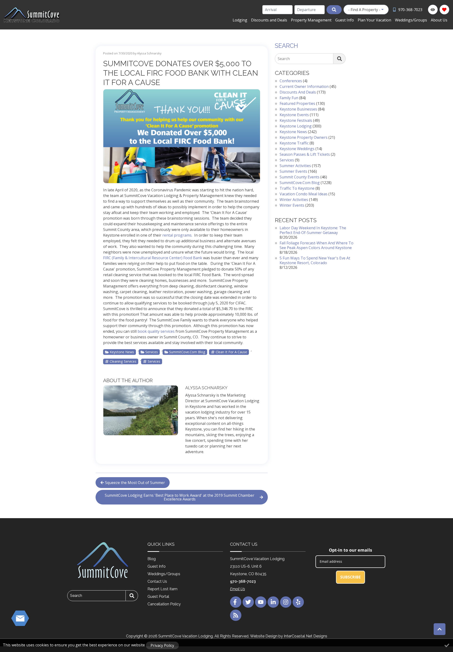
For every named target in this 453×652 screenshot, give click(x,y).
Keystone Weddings (297, 148)
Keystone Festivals (296, 120)
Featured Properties (297, 103)
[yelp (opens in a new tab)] (298, 602)
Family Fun (289, 97)
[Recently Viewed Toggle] (433, 9)
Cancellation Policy (164, 604)
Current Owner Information (304, 86)
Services (151, 352)
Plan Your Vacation (374, 20)
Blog (151, 559)
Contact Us (157, 581)
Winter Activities (294, 199)
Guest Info (344, 20)
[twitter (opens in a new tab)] (248, 602)
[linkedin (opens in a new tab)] (273, 602)
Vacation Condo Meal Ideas (303, 194)
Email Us (237, 589)
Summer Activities (295, 165)
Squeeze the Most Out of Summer (135, 482)
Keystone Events (294, 114)
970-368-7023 (243, 581)
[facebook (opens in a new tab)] (235, 602)
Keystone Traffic (294, 143)
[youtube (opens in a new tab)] (260, 602)
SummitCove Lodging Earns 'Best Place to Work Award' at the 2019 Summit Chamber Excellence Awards (179, 497)
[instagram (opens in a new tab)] (285, 602)
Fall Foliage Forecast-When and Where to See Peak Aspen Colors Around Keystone (316, 245)
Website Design (263, 636)
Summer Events (293, 171)
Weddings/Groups (411, 20)
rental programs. (177, 235)
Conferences (291, 80)
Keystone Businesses (298, 109)
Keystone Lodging (296, 126)
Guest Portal (158, 596)
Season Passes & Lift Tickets (305, 154)
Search (284, 58)
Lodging (240, 20)
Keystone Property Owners (303, 137)
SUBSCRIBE (350, 577)
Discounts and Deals (269, 20)
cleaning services (123, 361)
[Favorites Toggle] (444, 9)
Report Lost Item (162, 589)
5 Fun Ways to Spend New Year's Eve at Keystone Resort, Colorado (315, 260)
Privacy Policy (162, 645)
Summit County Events (299, 177)
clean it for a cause (231, 352)
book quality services (156, 331)
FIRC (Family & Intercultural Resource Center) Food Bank (152, 257)
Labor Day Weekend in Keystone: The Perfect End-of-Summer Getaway (313, 230)
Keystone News (122, 352)
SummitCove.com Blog (187, 352)
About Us (439, 20)
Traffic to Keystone (297, 188)
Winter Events (292, 205)
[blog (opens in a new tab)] (235, 615)
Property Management (311, 20)
